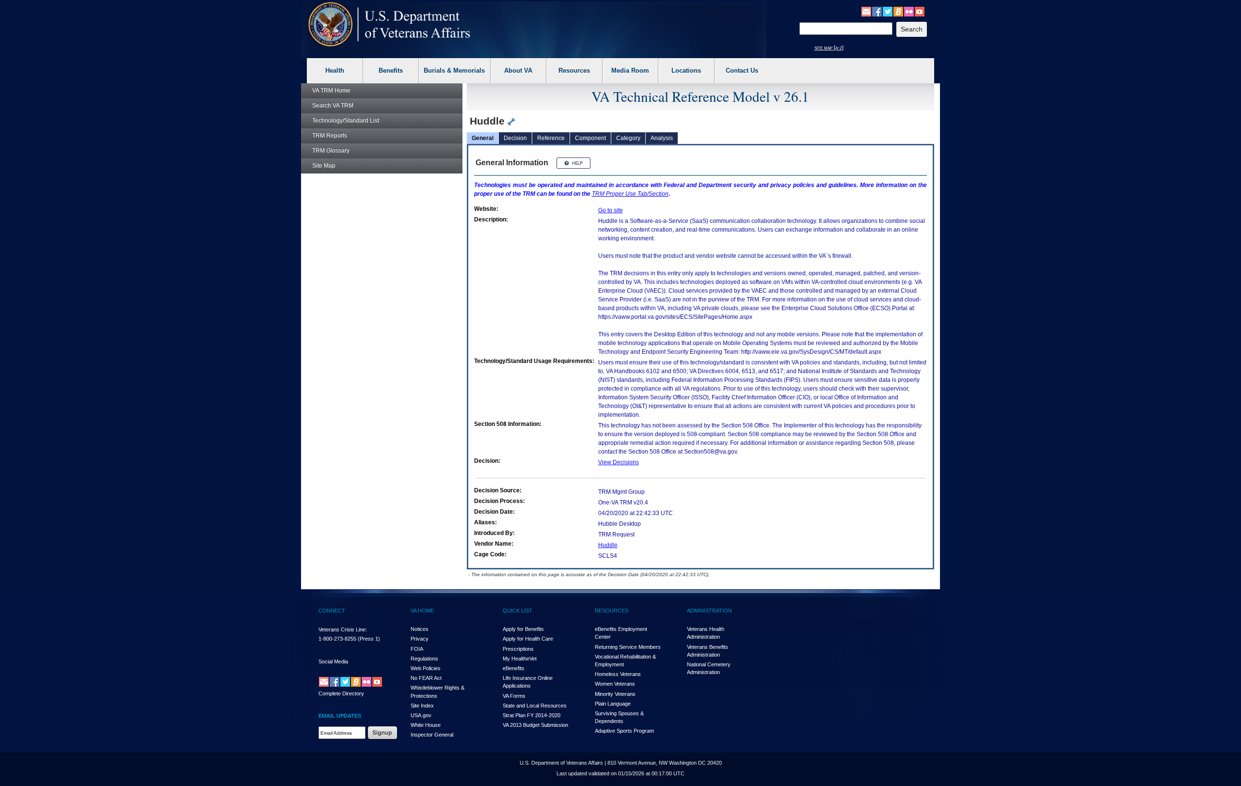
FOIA (417, 649)
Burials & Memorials (454, 70)
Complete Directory (341, 693)
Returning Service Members (628, 647)
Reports (329, 135)
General (482, 138)
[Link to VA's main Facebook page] (877, 11)
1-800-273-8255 (337, 639)
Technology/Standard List (345, 120)
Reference (551, 138)
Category (628, 138)
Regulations (424, 658)
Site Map (323, 165)
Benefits (391, 70)
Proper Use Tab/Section (630, 193)
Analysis (662, 138)
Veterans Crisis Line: (342, 629)
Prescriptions (518, 649)
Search (332, 105)
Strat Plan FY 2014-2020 (531, 715)
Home (331, 90)
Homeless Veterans (618, 674)
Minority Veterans (615, 694)
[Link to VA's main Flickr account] (909, 11)
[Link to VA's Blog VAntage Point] (898, 11)
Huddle (608, 545)
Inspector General (432, 735)
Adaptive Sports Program (624, 731)
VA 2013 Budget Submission (535, 725)
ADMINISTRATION (709, 610)
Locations (686, 70)
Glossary (331, 150)
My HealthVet (520, 658)
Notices (420, 629)
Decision (515, 138)
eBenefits (514, 668)
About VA (518, 70)
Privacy (420, 639)
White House (426, 725)
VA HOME (422, 610)
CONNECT (331, 610)
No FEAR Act (426, 678)
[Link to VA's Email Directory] (866, 11)
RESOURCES (611, 610)
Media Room (630, 70)
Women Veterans (615, 684)
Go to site (610, 210)
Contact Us (742, 70)
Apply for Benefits (523, 629)
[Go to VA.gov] (389, 24)
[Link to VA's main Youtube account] (919, 11)
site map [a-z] (828, 47)
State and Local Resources (535, 705)
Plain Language (613, 704)
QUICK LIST (517, 610)
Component (590, 138)
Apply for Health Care (528, 639)
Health (334, 70)
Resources (574, 70)
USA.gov (421, 715)
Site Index (422, 705)
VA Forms (514, 696)
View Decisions (618, 462)
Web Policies (426, 668)
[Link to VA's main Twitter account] (887, 11)
